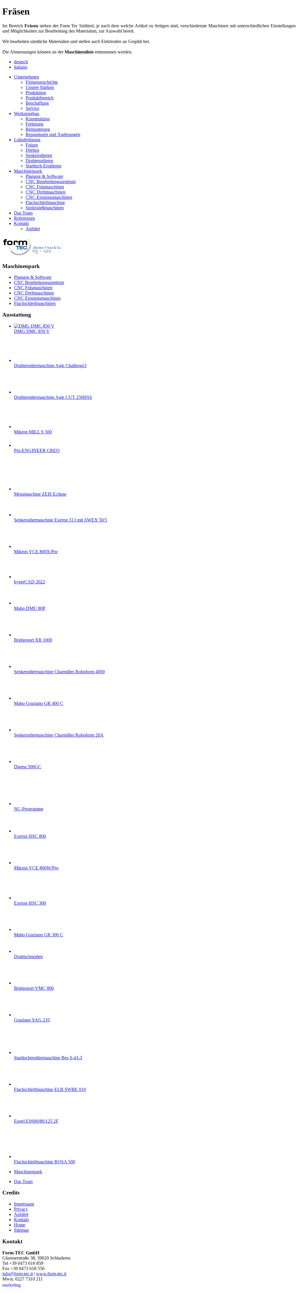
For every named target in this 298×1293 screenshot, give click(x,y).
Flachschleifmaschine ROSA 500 (44, 1161)
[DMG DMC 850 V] (34, 326)
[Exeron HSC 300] (25, 897)
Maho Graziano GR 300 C (38, 934)
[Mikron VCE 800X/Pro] (25, 546)
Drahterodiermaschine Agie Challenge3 (50, 365)
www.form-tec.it (51, 1273)
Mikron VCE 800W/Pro (36, 867)
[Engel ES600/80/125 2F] (25, 1115)
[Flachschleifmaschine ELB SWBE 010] (25, 1084)
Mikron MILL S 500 (33, 431)
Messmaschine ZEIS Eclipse (40, 494)
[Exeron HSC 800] (25, 830)
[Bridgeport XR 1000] (25, 634)
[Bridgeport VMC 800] (25, 983)
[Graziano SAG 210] (25, 1014)
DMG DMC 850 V (32, 331)
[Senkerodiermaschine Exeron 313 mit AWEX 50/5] (25, 514)
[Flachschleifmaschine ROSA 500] (25, 1156)
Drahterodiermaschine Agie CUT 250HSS (53, 397)
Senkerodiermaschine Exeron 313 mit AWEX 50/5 (60, 519)
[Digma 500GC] (25, 761)
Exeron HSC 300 (30, 903)
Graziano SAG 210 (32, 1019)
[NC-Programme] (25, 803)
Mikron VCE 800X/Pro (36, 551)
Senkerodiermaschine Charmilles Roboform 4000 (59, 671)
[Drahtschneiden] (25, 951)
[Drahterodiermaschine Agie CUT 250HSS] (25, 392)
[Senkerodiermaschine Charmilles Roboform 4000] (25, 666)
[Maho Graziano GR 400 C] (25, 698)
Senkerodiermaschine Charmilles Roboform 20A (59, 735)
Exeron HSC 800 (30, 836)
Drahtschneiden (28, 956)
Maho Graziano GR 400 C (38, 703)
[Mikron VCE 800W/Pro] (25, 862)
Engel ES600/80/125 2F (36, 1121)
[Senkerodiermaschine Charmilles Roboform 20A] (25, 729)
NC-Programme (28, 808)
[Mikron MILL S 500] (25, 426)
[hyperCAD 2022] (25, 576)
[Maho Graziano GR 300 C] (25, 929)
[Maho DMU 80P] (25, 603)
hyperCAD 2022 (29, 581)
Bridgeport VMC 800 (34, 988)
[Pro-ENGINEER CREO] (25, 445)
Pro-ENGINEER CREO (37, 450)
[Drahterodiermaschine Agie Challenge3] (25, 360)
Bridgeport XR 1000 (33, 639)
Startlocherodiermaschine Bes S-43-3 (48, 1057)
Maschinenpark (28, 1171)
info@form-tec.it (17, 1273)
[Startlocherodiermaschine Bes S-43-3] (25, 1052)
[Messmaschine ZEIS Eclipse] (25, 488)
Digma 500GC (27, 766)
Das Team (23, 1181)
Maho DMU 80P (29, 608)
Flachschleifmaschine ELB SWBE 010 (50, 1089)
